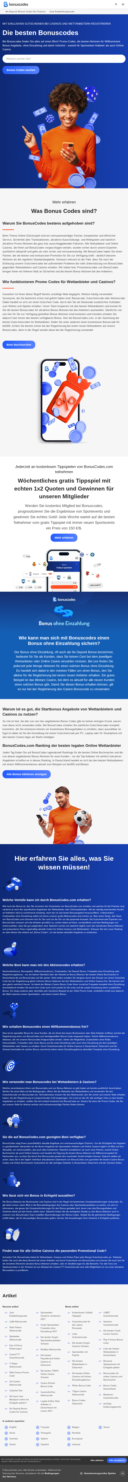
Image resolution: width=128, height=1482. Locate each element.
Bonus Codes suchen (21, 70)
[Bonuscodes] (16, 4)
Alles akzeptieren (117, 1460)
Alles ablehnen (96, 1460)
